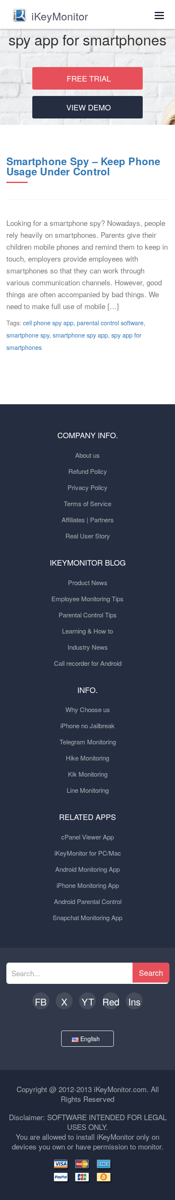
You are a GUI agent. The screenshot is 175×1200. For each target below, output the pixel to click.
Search (151, 972)
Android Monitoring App (87, 869)
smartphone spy (27, 334)
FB (41, 1001)
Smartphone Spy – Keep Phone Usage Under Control (83, 166)
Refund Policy (87, 471)
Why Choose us (87, 709)
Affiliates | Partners (88, 519)
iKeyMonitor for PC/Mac (87, 853)
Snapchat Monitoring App (87, 917)
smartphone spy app (80, 334)
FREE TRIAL (89, 78)
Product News (87, 582)
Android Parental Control (87, 901)
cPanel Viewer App (87, 837)
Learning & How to (87, 631)
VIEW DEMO (88, 107)
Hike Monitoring (87, 758)
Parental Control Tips (88, 614)
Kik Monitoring (87, 774)
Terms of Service (87, 503)
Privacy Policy (87, 487)
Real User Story (87, 535)
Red (110, 1001)
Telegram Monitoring (87, 741)
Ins (134, 1001)
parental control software (110, 322)
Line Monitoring (88, 790)
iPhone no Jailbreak (87, 725)
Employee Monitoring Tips (87, 598)
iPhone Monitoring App (87, 885)
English (91, 1038)
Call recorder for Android (87, 663)
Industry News (88, 647)
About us (87, 455)
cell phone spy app (48, 322)
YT (88, 1001)
